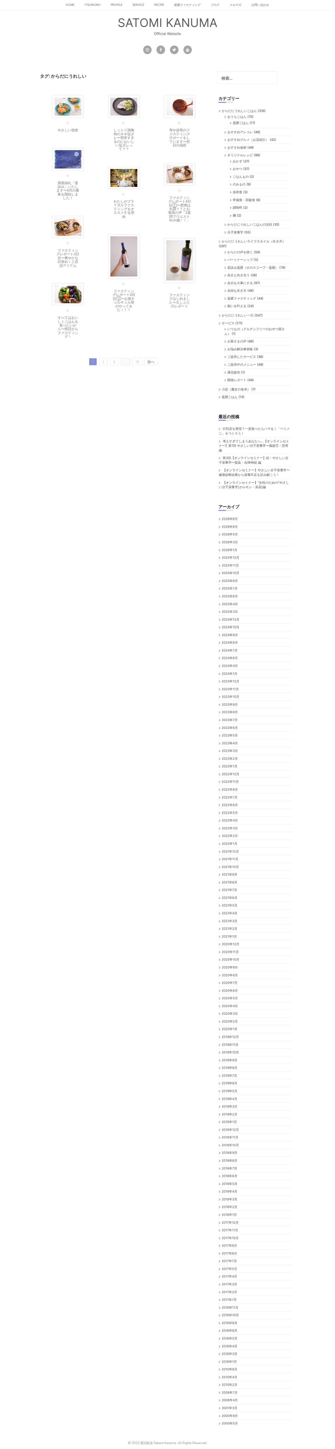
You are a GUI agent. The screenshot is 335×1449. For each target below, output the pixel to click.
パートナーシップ (240, 260)
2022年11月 (230, 782)
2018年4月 (229, 1191)
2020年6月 (230, 990)
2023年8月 (230, 712)
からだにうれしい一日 (238, 315)
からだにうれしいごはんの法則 (249, 224)
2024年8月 (230, 642)
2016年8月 (229, 1323)
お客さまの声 (236, 341)
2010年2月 (229, 1385)
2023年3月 (230, 751)
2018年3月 (229, 1199)
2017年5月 (229, 1269)
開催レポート (236, 380)
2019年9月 (229, 1060)
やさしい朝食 (68, 130)
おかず (237, 161)
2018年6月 (229, 1176)
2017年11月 (230, 1230)
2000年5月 (230, 1423)
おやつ (237, 169)
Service (138, 5)
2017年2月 (229, 1292)
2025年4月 (230, 604)
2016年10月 (230, 1315)
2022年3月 (230, 828)
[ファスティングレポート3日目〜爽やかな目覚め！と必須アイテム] (67, 226)
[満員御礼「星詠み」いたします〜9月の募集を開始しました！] (67, 159)
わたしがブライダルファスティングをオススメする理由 (124, 208)
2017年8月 (229, 1253)
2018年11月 (230, 1137)
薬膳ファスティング (187, 5)
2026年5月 (230, 534)
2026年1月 (229, 550)
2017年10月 (230, 1238)
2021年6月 (229, 898)
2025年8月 (230, 581)
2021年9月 (229, 874)
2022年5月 (230, 813)
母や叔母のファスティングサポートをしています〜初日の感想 (179, 137)
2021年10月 (230, 867)
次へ (150, 362)
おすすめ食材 (236, 147)
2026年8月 (230, 519)
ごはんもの (241, 177)
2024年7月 (230, 650)
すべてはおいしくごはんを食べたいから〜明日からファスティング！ (68, 326)
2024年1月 (229, 674)
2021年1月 (229, 936)
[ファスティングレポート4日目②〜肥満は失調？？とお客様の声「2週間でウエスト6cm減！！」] (179, 174)
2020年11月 (230, 952)
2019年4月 (229, 1099)
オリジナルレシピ (240, 155)
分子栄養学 (235, 232)
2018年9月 (229, 1153)
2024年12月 (230, 619)
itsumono (93, 5)
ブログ (215, 5)
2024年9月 (230, 635)
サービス (228, 323)
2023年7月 (230, 720)
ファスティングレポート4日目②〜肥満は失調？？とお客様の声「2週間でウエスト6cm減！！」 (179, 208)
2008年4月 (230, 1400)
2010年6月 (229, 1369)
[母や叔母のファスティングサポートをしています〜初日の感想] (179, 106)
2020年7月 (230, 983)
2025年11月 (230, 565)
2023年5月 (230, 735)
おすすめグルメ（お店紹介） (248, 140)
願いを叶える (236, 306)
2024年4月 (230, 666)
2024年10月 (230, 627)
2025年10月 (230, 573)
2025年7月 (230, 588)
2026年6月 (230, 527)
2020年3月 (230, 1013)
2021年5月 (229, 905)
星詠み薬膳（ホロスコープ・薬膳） (252, 267)
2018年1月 (229, 1215)
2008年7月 (230, 1392)
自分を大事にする (240, 283)
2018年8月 (229, 1160)
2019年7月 (229, 1075)
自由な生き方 (236, 290)
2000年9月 (230, 1416)
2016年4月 (229, 1346)
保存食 (237, 192)
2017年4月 (229, 1276)
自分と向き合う (238, 275)
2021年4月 (229, 913)
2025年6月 (230, 596)
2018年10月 (230, 1145)
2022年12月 (230, 774)
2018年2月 (229, 1207)
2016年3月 (229, 1354)
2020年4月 (230, 1006)
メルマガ (235, 5)
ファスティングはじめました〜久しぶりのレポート (179, 300)
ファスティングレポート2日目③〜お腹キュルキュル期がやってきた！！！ (124, 300)
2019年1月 (229, 1122)
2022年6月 (230, 805)
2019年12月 (230, 1037)
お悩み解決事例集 (240, 349)
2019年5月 (229, 1091)
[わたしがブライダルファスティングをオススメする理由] (123, 177)
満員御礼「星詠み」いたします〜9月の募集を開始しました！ (67, 190)
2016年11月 (230, 1307)
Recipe (159, 5)
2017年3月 (229, 1284)
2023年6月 (230, 728)
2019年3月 (229, 1106)
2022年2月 (230, 836)
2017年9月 (229, 1245)
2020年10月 (230, 959)
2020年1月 (229, 1029)
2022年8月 (230, 789)
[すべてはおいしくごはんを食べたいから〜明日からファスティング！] (67, 294)
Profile (116, 5)
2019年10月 (230, 1052)
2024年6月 (230, 658)
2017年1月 (229, 1300)
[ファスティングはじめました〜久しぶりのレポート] (179, 260)
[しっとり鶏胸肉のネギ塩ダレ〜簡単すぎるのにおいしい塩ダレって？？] (123, 106)
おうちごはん (236, 117)
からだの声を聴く (240, 252)
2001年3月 (229, 1408)
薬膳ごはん (241, 123)
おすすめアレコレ (240, 132)
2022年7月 (230, 797)
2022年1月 (229, 843)
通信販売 (233, 372)
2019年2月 (229, 1114)
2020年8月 (230, 975)
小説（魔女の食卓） (236, 389)
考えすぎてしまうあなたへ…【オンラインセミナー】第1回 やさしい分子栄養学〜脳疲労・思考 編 (254, 445)
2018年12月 (230, 1130)
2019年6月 (229, 1083)
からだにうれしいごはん (239, 111)
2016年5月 (229, 1338)
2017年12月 (230, 1222)
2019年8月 (229, 1068)
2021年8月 (229, 882)
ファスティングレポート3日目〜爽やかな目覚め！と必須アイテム (67, 257)
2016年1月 (229, 1362)
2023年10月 (230, 697)
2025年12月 (230, 557)
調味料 (237, 207)
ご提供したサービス (241, 357)
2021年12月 (230, 851)
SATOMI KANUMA (167, 22)
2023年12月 (230, 681)
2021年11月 (230, 859)
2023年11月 (230, 689)
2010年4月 (229, 1377)
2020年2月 (230, 1021)
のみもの (239, 184)
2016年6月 (229, 1330)
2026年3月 (230, 542)
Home (70, 5)
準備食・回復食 (244, 200)
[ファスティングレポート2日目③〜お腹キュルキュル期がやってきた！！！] (123, 256)
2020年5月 (230, 998)
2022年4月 (230, 820)
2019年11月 (230, 1045)
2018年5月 (229, 1184)
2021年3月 (229, 921)
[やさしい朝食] (67, 106)
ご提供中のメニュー (241, 364)
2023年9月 (230, 704)
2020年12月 (230, 944)
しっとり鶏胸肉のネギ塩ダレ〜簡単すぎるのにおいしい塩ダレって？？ (124, 139)
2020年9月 (230, 967)
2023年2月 (230, 759)
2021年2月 (229, 928)
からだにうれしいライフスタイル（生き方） (253, 241)
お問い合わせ (260, 5)
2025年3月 (230, 612)
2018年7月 (229, 1168)
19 (137, 362)
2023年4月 (230, 743)
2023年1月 (229, 766)
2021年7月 (229, 890)
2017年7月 (229, 1261)
